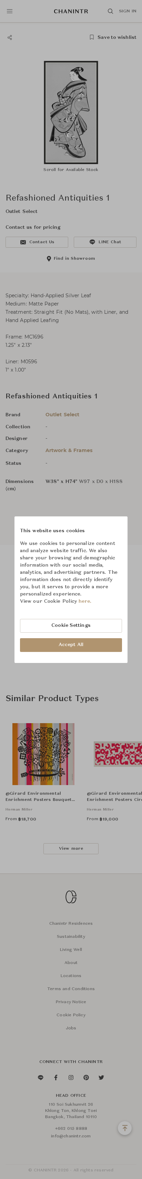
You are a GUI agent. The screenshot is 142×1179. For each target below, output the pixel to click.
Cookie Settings (71, 625)
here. (85, 601)
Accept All (71, 644)
